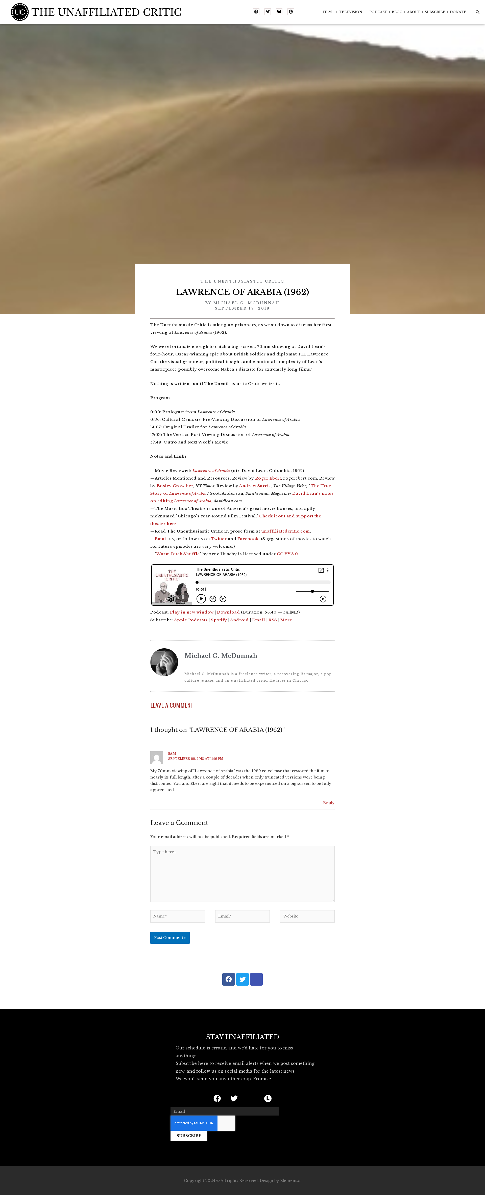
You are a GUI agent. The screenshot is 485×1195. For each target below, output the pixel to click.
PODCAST (378, 12)
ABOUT (413, 12)
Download (228, 612)
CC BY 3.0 (287, 553)
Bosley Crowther (175, 485)
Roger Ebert (268, 478)
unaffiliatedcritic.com (285, 531)
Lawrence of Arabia (211, 470)
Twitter (219, 538)
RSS (273, 620)
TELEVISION (350, 12)
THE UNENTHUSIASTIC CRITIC (242, 281)
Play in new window (192, 612)
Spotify (219, 620)
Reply (329, 802)
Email (161, 538)
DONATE (458, 12)
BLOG (397, 12)
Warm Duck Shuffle (178, 553)
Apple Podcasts (191, 620)
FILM (327, 12)
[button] (477, 12)
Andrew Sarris (255, 485)
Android (239, 620)
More (286, 620)
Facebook (248, 538)
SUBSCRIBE (435, 12)
